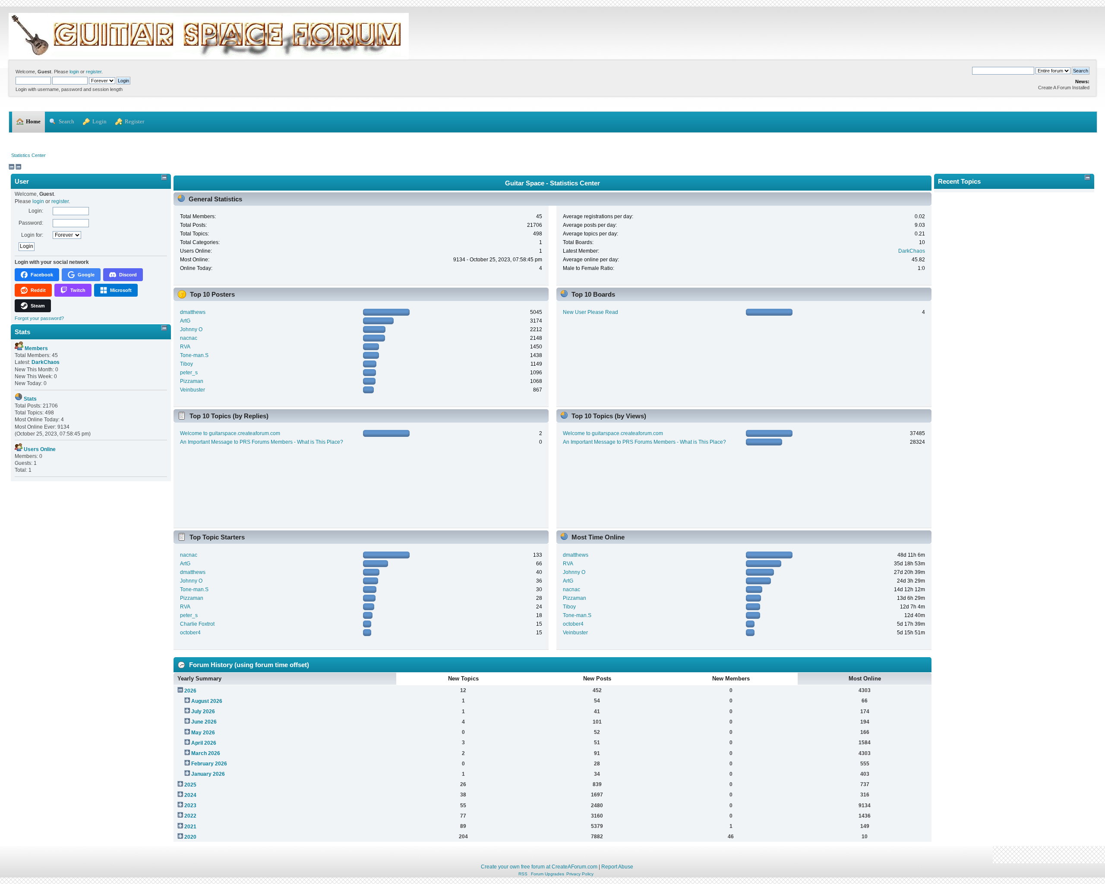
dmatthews (192, 312)
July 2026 (203, 711)
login (74, 71)
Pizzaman (191, 381)
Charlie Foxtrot (197, 624)
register (93, 71)
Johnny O (191, 329)
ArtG (185, 321)
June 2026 (204, 722)
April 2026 (203, 743)
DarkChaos (911, 251)
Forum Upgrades (547, 873)
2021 (190, 827)
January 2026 (208, 774)
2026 (190, 691)
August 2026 (206, 701)
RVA (185, 347)
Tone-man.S (194, 355)
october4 (190, 633)
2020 (190, 837)
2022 (190, 816)
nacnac (188, 338)
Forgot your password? (39, 318)
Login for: (32, 235)
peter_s (189, 373)
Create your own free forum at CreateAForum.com (539, 867)
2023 (190, 805)
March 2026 (205, 753)
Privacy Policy (580, 873)
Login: (35, 211)
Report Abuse (617, 867)
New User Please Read (590, 312)
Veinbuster (192, 390)
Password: (31, 223)
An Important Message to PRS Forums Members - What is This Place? (261, 442)
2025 (190, 785)
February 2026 (209, 764)
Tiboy (186, 364)
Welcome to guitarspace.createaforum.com (230, 433)
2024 (190, 795)
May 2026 (203, 733)
